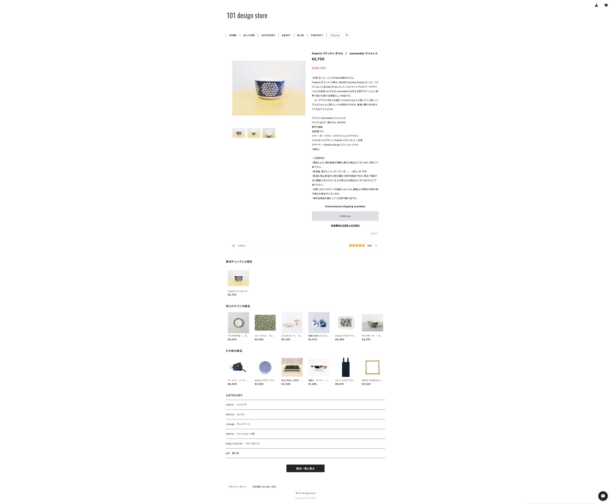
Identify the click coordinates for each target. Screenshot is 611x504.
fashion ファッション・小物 (240, 433)
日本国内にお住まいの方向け (345, 225)
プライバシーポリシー (237, 487)
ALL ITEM (249, 35)
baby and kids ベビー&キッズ (243, 443)
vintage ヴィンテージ (238, 424)
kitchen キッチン (235, 414)
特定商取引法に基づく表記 (264, 487)
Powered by (302, 498)
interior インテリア (236, 404)
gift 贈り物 (232, 453)
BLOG (300, 35)
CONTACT (317, 35)
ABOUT (286, 35)
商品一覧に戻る (305, 468)
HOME (233, 35)
